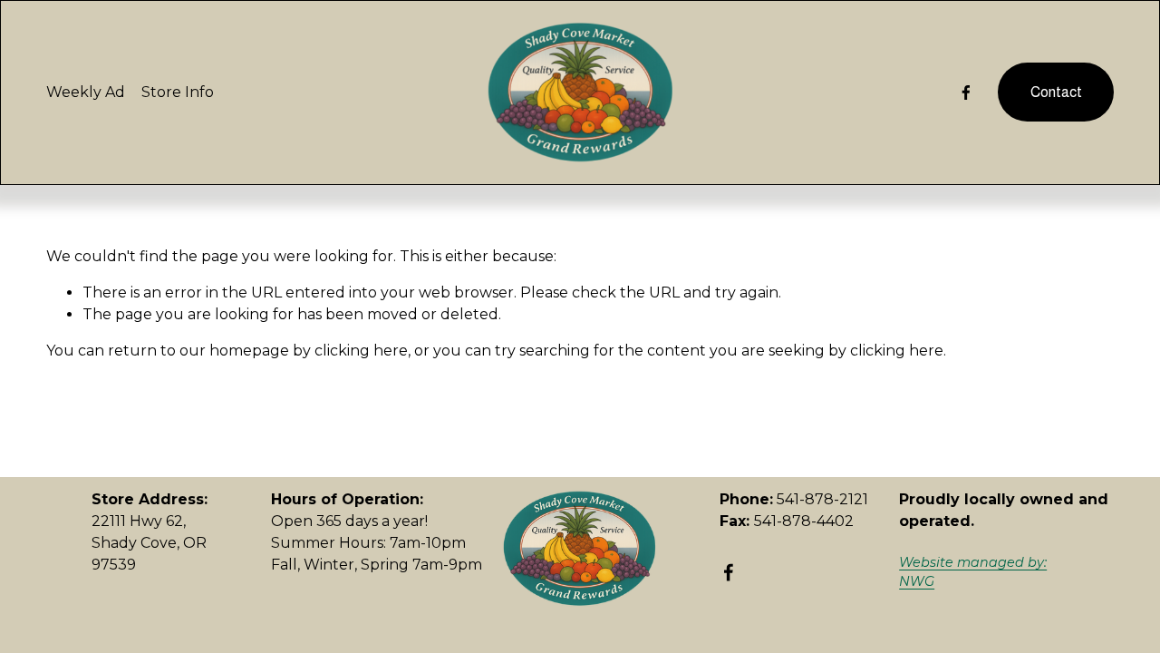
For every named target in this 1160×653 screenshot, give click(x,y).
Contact (1056, 92)
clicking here (361, 350)
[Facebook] (966, 92)
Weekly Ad (85, 92)
